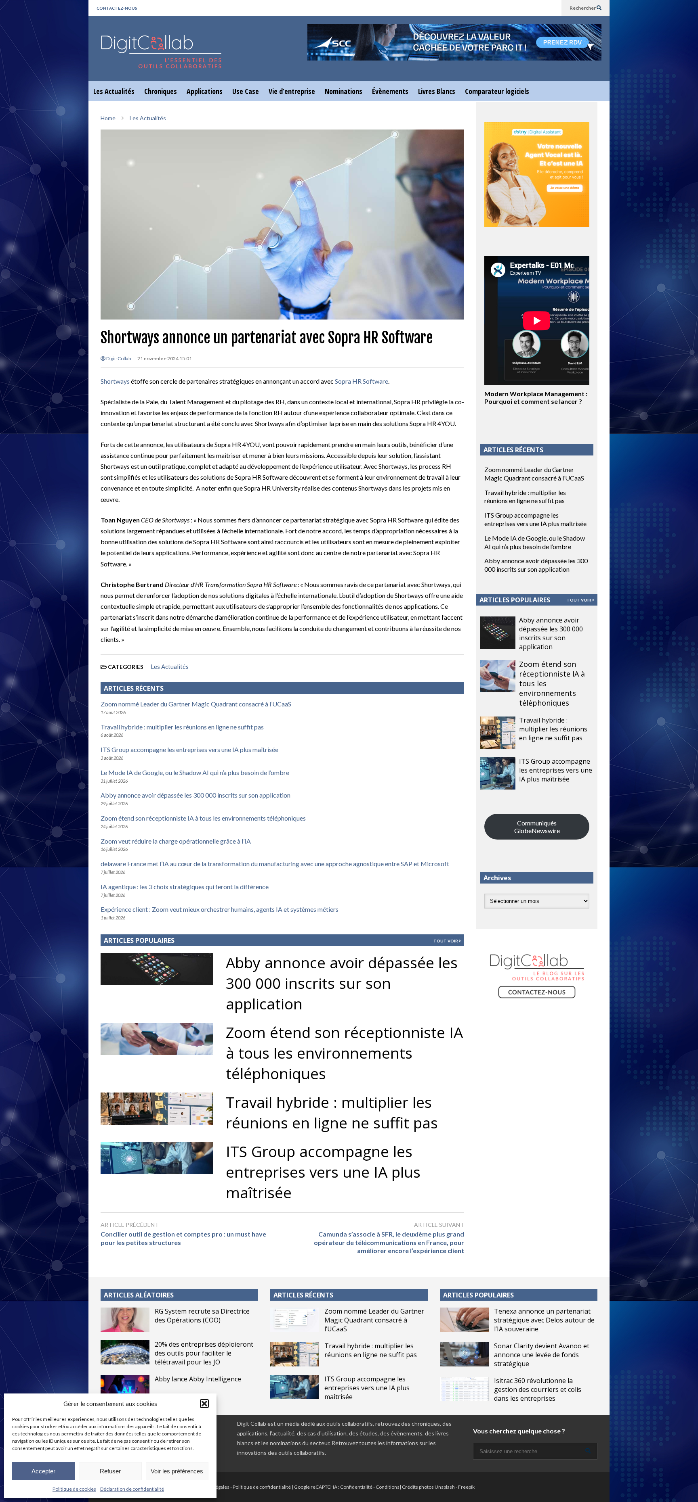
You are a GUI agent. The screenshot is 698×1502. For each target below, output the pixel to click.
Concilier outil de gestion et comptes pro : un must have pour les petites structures (183, 1238)
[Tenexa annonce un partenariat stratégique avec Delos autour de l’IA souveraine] (464, 1320)
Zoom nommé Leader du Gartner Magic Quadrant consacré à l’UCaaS (196, 704)
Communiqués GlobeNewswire (537, 826)
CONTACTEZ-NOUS (117, 8)
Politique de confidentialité (262, 1487)
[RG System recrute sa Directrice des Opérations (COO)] (125, 1320)
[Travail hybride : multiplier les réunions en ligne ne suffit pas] (497, 733)
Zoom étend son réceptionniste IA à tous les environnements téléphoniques (203, 818)
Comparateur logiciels (497, 91)
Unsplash (445, 1487)
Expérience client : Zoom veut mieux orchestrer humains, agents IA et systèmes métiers (219, 909)
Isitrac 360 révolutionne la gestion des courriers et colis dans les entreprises (537, 1389)
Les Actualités (114, 91)
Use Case (245, 91)
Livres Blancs (436, 91)
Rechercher (583, 8)
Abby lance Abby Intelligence (198, 1379)
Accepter (43, 1471)
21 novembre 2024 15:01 (164, 358)
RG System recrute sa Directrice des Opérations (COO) (202, 1315)
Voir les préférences (177, 1471)
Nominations (343, 91)
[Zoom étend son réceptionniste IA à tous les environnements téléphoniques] (497, 676)
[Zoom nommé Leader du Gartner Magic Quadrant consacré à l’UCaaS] (294, 1320)
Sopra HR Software (361, 381)
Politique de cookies (74, 1489)
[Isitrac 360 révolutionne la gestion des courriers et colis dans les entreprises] (464, 1389)
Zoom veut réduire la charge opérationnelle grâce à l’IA (176, 841)
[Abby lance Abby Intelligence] (125, 1387)
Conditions (387, 1487)
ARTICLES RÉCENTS (303, 1295)
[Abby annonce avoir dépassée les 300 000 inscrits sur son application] (497, 632)
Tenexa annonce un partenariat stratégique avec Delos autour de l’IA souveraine (544, 1320)
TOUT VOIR (446, 940)
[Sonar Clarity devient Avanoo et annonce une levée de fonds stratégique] (464, 1354)
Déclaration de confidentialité (132, 1489)
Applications (205, 91)
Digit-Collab (118, 358)
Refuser (110, 1471)
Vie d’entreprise (292, 91)
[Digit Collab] (161, 58)
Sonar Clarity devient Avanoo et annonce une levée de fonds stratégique (541, 1354)
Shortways (115, 381)
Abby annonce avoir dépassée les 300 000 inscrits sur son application (195, 795)
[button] (204, 1404)
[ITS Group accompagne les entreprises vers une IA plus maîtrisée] (497, 773)
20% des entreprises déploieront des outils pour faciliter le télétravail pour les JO (204, 1353)
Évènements (390, 91)
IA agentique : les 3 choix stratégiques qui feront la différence (185, 886)
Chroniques (160, 91)
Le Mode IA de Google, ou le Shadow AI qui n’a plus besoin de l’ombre (195, 772)
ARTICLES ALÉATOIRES (139, 1295)
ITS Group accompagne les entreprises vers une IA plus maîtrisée (189, 749)
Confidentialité (356, 1487)
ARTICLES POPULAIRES (139, 940)
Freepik (466, 1487)
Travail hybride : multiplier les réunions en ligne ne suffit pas (182, 727)
